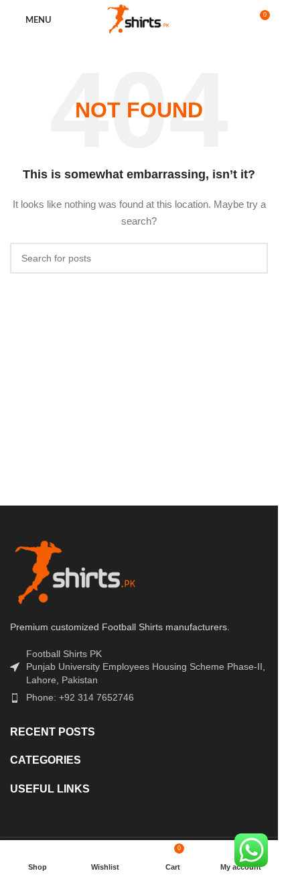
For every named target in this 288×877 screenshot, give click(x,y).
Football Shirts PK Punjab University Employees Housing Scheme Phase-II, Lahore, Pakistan (145, 666)
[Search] (234, 20)
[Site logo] (139, 19)
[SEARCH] (252, 258)
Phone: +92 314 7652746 (80, 697)
